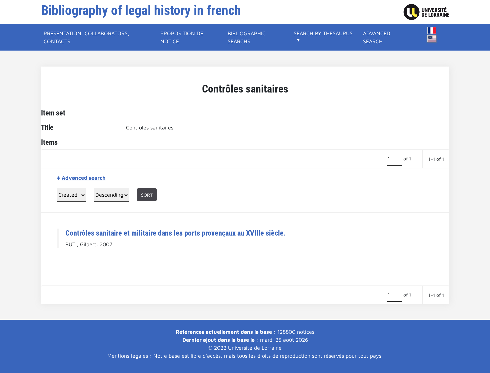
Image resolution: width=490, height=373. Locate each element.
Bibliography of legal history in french (141, 10)
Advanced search (376, 37)
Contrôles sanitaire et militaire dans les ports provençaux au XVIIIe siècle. (175, 233)
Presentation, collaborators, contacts (86, 37)
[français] (432, 30)
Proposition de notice (181, 37)
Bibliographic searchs (247, 37)
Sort (147, 195)
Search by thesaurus (323, 33)
